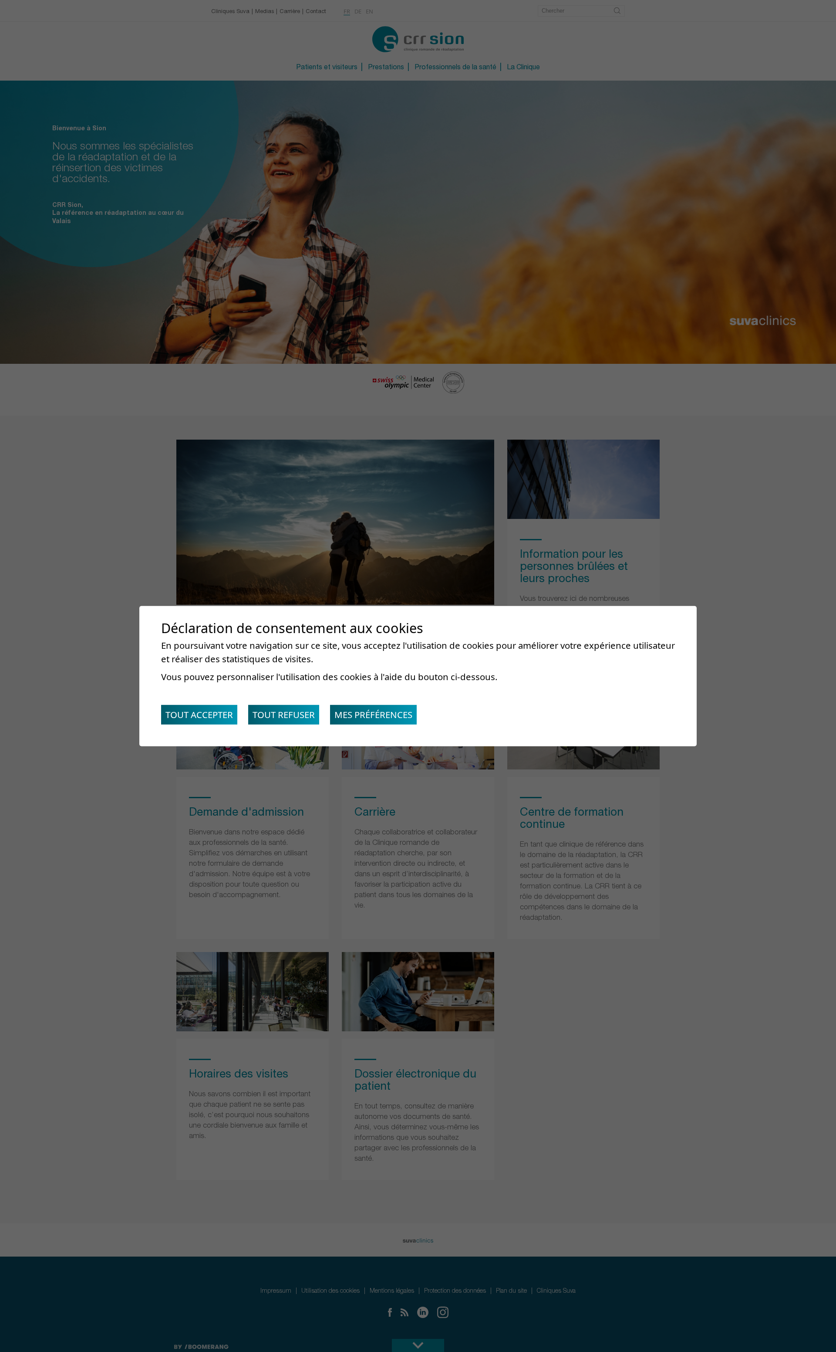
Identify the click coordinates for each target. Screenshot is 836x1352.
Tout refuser (284, 714)
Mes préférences (373, 714)
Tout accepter (199, 714)
